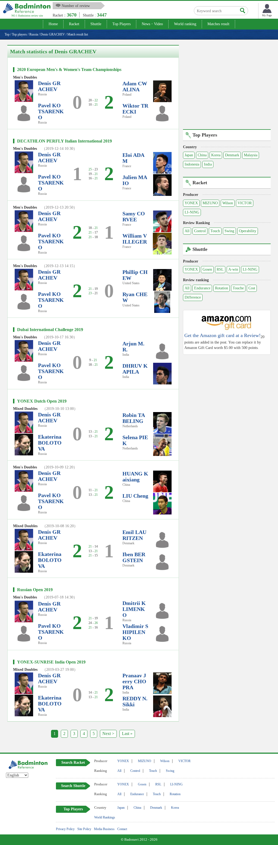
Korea (215, 155)
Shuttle (95, 24)
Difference (193, 297)
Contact (122, 829)
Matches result (218, 24)
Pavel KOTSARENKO (51, 111)
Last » (127, 733)
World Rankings (104, 817)
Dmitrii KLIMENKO (134, 609)
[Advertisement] (228, 83)
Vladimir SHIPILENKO (135, 632)
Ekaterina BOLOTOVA (50, 443)
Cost (251, 288)
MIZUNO (210, 203)
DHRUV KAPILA (135, 369)
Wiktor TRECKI (135, 109)
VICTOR (245, 203)
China (202, 155)
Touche (238, 288)
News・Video (152, 24)
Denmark (232, 155)
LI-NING (192, 212)
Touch (215, 231)
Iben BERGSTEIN (133, 557)
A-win (233, 269)
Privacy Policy (65, 829)
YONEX (191, 203)
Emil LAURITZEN (134, 535)
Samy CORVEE (133, 216)
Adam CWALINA (134, 86)
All (187, 231)
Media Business (104, 829)
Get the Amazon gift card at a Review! (222, 335)
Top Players (121, 24)
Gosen (207, 269)
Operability (247, 231)
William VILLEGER (134, 239)
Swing (229, 231)
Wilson (227, 203)
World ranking (185, 24)
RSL (220, 269)
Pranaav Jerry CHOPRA (134, 681)
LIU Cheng (135, 496)
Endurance (202, 288)
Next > (108, 733)
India (208, 164)
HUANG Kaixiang (135, 477)
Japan (189, 155)
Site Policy (84, 829)
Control (200, 231)
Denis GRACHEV (49, 86)
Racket (74, 24)
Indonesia (192, 164)
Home (53, 24)
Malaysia (250, 155)
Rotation (221, 288)
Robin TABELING (133, 418)
